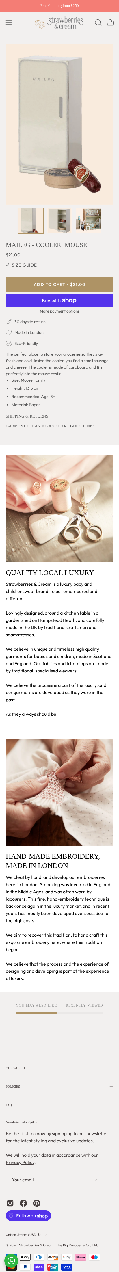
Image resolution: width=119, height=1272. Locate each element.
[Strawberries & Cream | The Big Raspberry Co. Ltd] (59, 22)
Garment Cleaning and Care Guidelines (50, 426)
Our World (15, 1068)
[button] (98, 22)
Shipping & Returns (27, 416)
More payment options (59, 311)
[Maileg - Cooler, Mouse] (31, 221)
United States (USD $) (23, 1234)
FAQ (9, 1105)
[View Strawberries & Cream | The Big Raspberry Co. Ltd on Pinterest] (36, 1203)
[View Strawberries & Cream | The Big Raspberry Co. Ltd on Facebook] (23, 1203)
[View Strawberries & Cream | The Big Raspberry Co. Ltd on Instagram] (10, 1203)
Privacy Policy (20, 1162)
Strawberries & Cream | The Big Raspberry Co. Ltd (58, 1245)
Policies (13, 1086)
